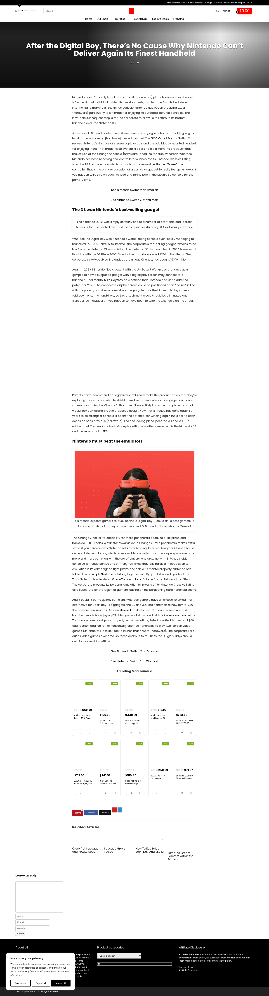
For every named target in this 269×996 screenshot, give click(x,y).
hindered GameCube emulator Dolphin (126, 579)
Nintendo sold (151, 254)
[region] (40, 971)
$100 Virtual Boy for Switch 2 (170, 138)
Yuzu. (75, 579)
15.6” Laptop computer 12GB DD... (108, 783)
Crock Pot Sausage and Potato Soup (85, 850)
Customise (20, 983)
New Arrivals (140, 19)
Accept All (60, 983)
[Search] (131, 11)
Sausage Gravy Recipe (114, 850)
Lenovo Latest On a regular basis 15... (132, 723)
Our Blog (120, 19)
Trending (178, 19)
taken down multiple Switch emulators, (99, 574)
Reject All (41, 983)
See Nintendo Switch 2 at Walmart (134, 200)
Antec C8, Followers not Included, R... (107, 723)
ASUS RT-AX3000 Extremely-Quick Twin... (83, 783)
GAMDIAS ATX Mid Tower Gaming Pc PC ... (159, 778)
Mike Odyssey (114, 280)
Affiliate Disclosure (189, 970)
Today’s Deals (160, 19)
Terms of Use (186, 967)
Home (88, 19)
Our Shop (102, 19)
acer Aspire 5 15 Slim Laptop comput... (133, 783)
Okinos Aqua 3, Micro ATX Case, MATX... (83, 718)
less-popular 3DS (96, 431)
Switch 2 (168, 102)
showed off (128, 610)
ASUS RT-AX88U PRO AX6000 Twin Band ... (184, 723)
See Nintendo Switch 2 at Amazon (134, 190)
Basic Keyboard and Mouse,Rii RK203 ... (159, 718)
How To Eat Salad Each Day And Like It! (150, 850)
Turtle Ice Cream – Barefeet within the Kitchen (180, 856)
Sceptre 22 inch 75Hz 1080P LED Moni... (184, 778)
